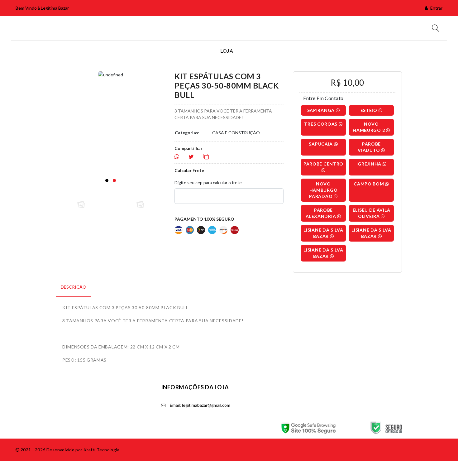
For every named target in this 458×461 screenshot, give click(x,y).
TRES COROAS (321, 124)
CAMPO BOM (369, 183)
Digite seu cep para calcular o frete (208, 182)
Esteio (369, 110)
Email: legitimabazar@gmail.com (199, 405)
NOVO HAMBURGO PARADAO (323, 190)
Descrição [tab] (73, 287)
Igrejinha (369, 163)
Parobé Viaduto (369, 147)
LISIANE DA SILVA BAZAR (323, 233)
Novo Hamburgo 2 (369, 127)
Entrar (435, 8)
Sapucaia (321, 143)
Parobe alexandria (321, 213)
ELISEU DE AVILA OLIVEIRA (371, 213)
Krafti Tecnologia (101, 449)
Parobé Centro (323, 163)
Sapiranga (321, 110)
